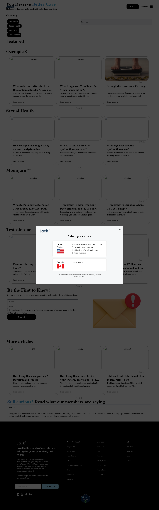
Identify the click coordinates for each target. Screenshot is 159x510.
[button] (120, 230)
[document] (79, 255)
